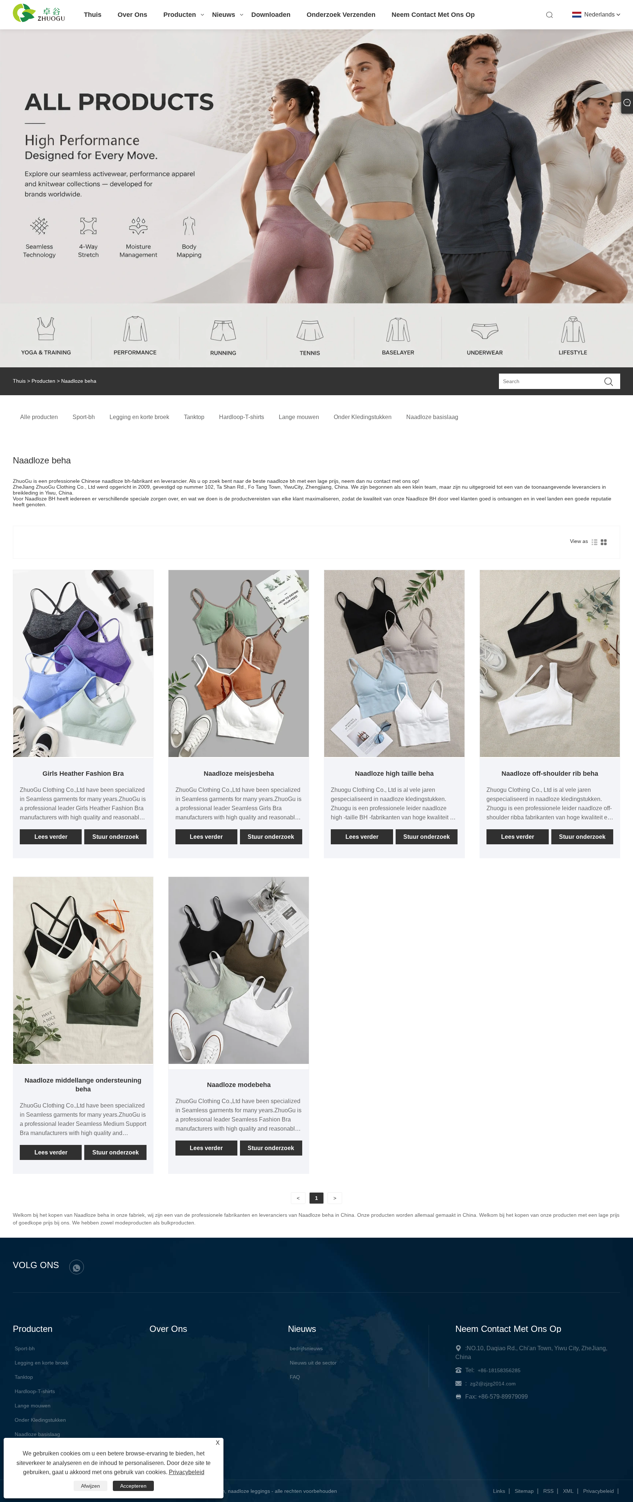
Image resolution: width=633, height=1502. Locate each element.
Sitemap (524, 1491)
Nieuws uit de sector (313, 1363)
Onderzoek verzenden (341, 14)
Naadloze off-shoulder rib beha (549, 773)
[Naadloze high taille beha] (394, 755)
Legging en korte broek (42, 1363)
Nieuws (223, 14)
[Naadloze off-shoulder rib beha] (550, 755)
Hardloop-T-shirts (35, 1391)
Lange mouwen (33, 1406)
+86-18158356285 (499, 1370)
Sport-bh (25, 1348)
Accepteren (133, 1486)
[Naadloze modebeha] (239, 1062)
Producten (179, 14)
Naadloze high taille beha (394, 773)
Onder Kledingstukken (40, 1420)
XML (568, 1491)
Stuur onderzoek (115, 837)
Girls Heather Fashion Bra (83, 773)
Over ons (132, 14)
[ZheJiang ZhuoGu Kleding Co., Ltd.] (39, 20)
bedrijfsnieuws (306, 1348)
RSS (548, 1491)
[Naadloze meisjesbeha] (239, 755)
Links (499, 1491)
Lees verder (50, 837)
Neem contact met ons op (433, 14)
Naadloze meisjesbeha (239, 773)
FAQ (295, 1377)
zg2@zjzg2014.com (493, 1384)
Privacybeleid (598, 1491)
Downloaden (270, 14)
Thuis (92, 14)
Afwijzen (90, 1486)
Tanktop (24, 1377)
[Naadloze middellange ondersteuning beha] (83, 1062)
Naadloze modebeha (239, 1084)
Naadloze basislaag (37, 1434)
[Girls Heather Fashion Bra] (83, 755)
